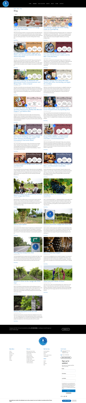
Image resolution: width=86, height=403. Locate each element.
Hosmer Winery (29, 353)
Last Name (64, 378)
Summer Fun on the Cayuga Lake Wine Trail (57, 224)
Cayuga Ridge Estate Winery (31, 352)
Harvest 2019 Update (20, 224)
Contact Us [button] (65, 329)
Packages (11, 355)
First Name (64, 373)
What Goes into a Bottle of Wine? (54, 281)
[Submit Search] (70, 14)
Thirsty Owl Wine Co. (30, 362)
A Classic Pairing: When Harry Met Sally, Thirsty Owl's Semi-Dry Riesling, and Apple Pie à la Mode (57, 82)
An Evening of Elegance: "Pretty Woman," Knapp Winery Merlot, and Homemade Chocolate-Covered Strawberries (56, 136)
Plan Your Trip (41, 3)
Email (63, 368)
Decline (74, 400)
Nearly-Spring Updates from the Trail (25, 311)
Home (30, 3)
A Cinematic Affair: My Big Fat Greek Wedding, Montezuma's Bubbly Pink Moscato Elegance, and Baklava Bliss (28, 109)
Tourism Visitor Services (47, 355)
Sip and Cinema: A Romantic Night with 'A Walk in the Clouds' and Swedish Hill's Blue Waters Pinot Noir (27, 54)
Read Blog (16, 40)
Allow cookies (66, 400)
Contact (62, 3)
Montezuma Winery (30, 356)
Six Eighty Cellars (29, 358)
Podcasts (45, 363)
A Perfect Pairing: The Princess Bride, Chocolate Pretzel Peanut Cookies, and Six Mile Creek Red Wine (57, 54)
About (52, 3)
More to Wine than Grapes (52, 253)
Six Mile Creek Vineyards (30, 360)
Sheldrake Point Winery (30, 357)
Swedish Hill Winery (30, 361)
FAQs (44, 362)
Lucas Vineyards (29, 355)
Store (56, 3)
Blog (44, 364)
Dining (45, 353)
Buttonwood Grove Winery (31, 351)
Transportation (46, 356)
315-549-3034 (34, 328)
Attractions (45, 352)
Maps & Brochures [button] (66, 357)
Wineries (35, 3)
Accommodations (46, 351)
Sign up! (68, 390)
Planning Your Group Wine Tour (24, 253)
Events (48, 3)
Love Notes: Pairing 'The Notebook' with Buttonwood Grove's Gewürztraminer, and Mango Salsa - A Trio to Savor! (27, 82)
